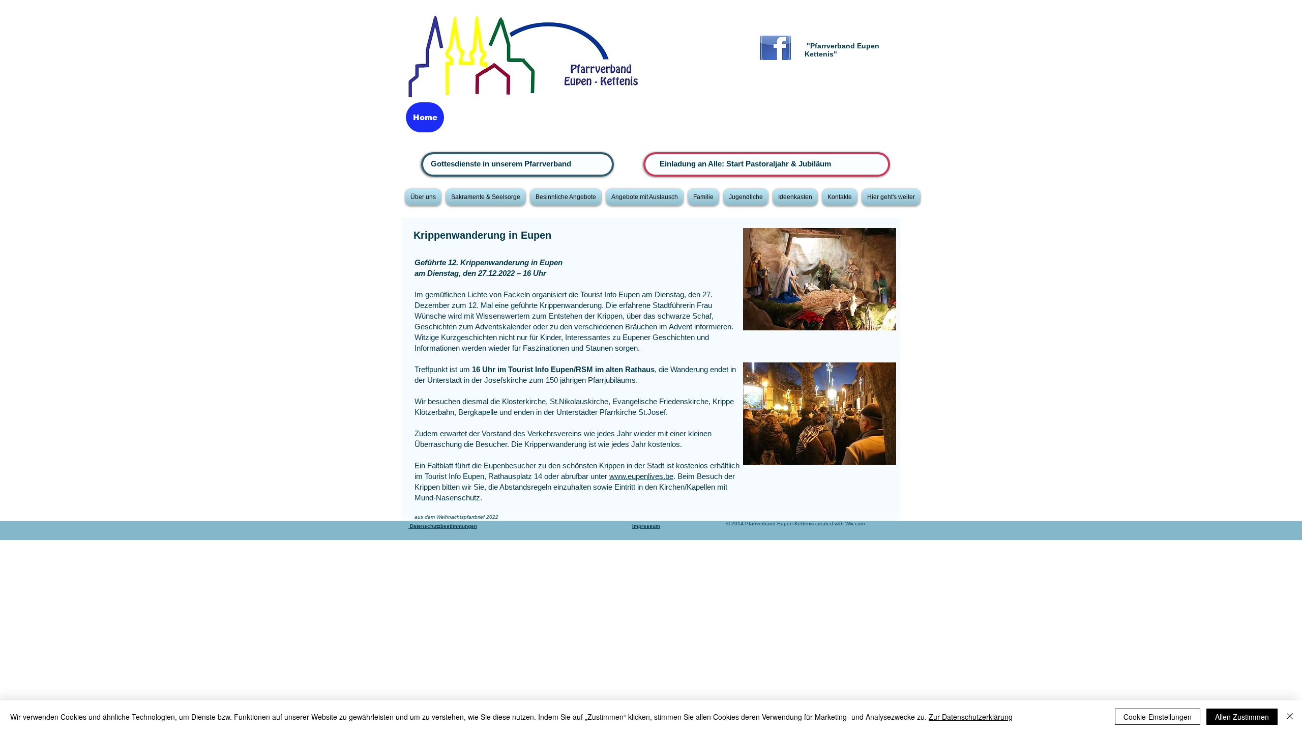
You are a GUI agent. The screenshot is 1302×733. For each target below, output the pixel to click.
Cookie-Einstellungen (1157, 717)
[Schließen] (1290, 717)
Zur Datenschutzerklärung (971, 717)
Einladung (679, 163)
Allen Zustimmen (1242, 717)
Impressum (646, 526)
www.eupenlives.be (641, 476)
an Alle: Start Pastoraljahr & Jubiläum (764, 163)
